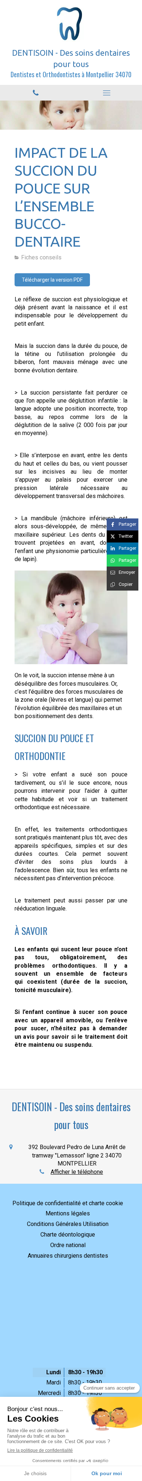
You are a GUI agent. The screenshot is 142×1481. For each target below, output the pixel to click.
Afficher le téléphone (77, 1171)
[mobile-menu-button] (106, 93)
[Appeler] (35, 93)
